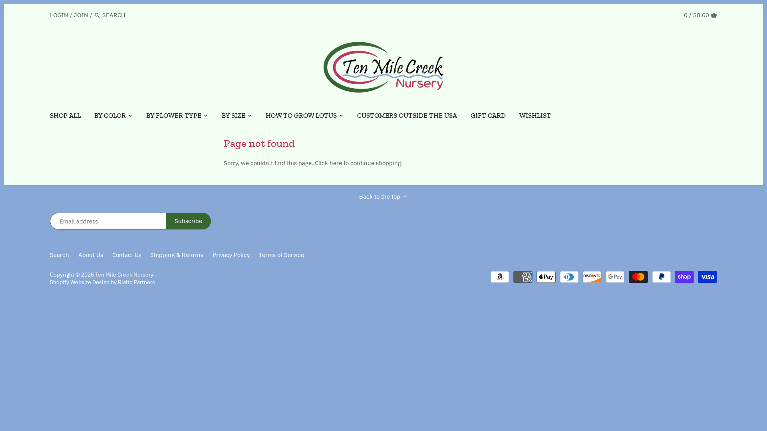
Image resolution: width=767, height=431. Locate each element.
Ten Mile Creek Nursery (124, 274)
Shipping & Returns (176, 255)
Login (59, 15)
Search (59, 255)
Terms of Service (281, 255)
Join (81, 15)
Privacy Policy (231, 255)
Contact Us (126, 255)
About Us (90, 255)
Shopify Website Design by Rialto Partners (102, 282)
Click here (328, 163)
